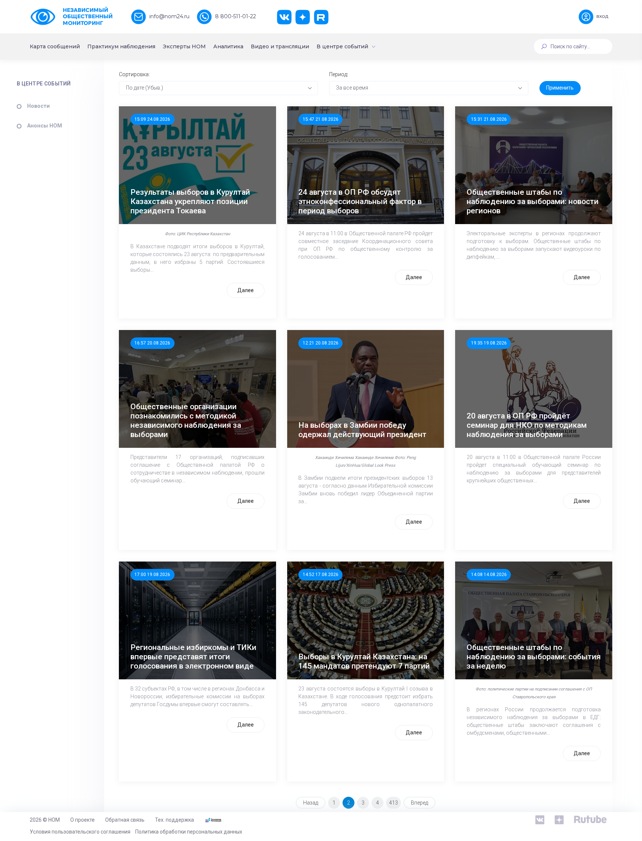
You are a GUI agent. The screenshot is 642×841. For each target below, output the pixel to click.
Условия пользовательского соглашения (80, 832)
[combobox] (218, 88)
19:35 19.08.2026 (489, 343)
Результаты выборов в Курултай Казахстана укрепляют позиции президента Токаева (190, 201)
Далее (245, 290)
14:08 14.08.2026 (489, 574)
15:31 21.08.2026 (489, 119)
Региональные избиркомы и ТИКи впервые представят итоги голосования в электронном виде (193, 656)
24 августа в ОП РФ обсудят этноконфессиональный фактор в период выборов (360, 201)
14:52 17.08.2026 (320, 574)
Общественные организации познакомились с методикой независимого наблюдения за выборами (185, 420)
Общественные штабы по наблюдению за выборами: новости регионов (533, 201)
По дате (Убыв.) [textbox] (144, 88)
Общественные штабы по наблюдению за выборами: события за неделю (534, 656)
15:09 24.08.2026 (152, 119)
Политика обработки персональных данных (188, 832)
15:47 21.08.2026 (320, 119)
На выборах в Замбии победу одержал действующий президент (362, 430)
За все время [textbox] (352, 88)
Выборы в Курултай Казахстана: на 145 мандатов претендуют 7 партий (364, 661)
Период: (338, 74)
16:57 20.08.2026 (152, 343)
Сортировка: (134, 74)
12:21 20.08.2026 (320, 343)
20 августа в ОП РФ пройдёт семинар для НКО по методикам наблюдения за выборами (527, 425)
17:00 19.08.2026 (152, 574)
